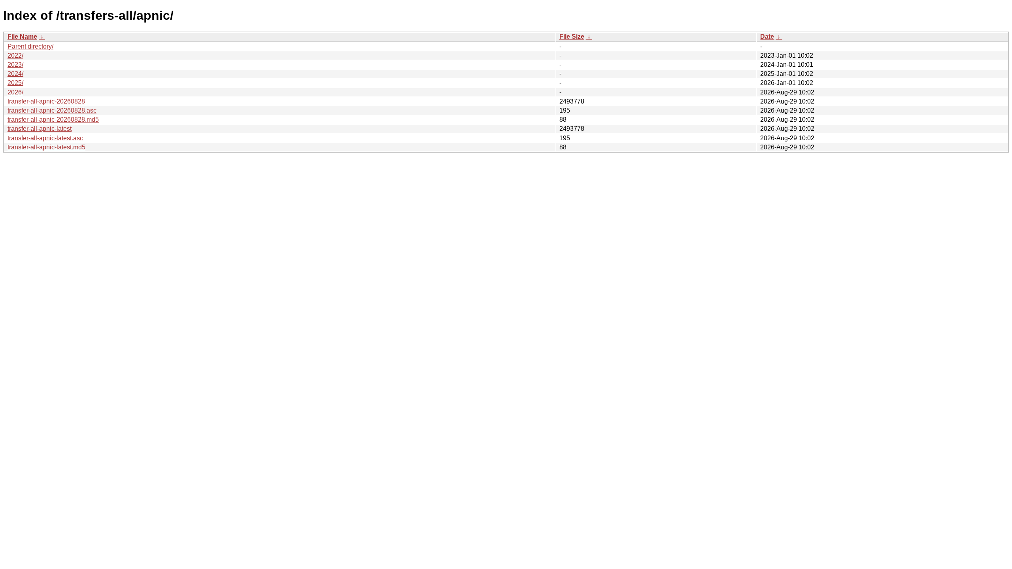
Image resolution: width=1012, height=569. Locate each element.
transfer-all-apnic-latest (40, 128)
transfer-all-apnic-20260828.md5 (53, 119)
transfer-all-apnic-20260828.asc (52, 110)
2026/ (15, 92)
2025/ (15, 82)
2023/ (15, 64)
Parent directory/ (30, 46)
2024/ (15, 73)
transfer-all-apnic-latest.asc (45, 138)
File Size (571, 36)
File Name (22, 36)
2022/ (15, 55)
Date (767, 36)
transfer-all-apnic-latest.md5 (46, 147)
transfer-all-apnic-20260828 (46, 101)
